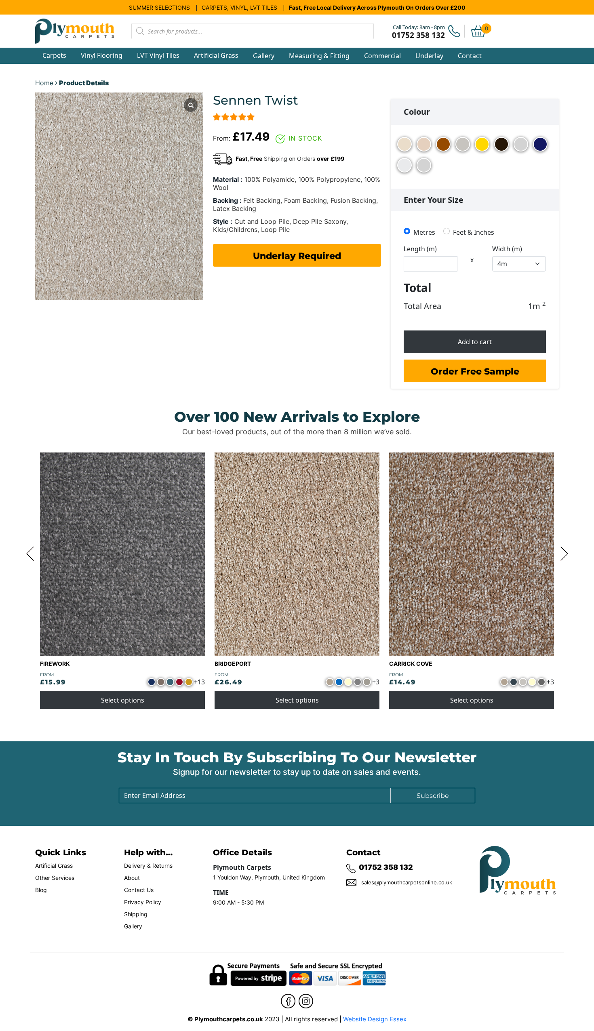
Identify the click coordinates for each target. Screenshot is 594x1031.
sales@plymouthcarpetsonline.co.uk (406, 882)
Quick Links (60, 852)
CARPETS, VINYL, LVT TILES (239, 7)
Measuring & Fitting (319, 55)
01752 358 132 (386, 867)
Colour (417, 111)
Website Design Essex (375, 1019)
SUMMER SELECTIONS (159, 7)
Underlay (429, 55)
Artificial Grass (54, 865)
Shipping (135, 914)
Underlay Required (297, 255)
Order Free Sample (475, 371)
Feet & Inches (473, 232)
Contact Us (139, 890)
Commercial (382, 55)
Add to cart (475, 341)
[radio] (404, 145)
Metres (424, 232)
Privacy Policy (142, 902)
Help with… (148, 852)
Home (44, 83)
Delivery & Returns (148, 865)
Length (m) (420, 249)
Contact (470, 55)
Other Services (54, 878)
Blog (41, 890)
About (132, 878)
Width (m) (507, 249)
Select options (122, 700)
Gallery (263, 55)
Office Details (242, 851)
